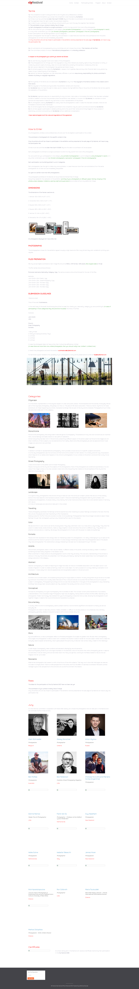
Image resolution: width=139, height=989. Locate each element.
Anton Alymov (90, 739)
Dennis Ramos (34, 814)
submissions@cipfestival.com (67, 350)
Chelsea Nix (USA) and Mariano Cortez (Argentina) (97, 778)
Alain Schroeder (34, 739)
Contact (109, 3)
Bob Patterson (62, 777)
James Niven (90, 852)
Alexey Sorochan (64, 739)
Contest (76, 3)
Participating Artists (87, 3)
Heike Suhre (33, 852)
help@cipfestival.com (100, 354)
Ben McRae (32, 777)
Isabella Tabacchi (64, 852)
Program (98, 3)
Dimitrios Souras (84, 985)
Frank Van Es (62, 814)
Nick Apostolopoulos (36, 889)
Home (71, 3)
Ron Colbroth (62, 889)
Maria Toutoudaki (92, 889)
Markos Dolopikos (35, 929)
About (104, 3)
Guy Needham (91, 814)
